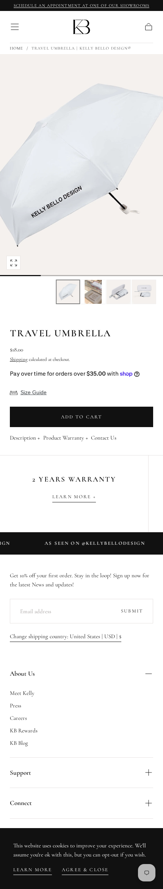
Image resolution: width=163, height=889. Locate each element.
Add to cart (81, 417)
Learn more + (74, 497)
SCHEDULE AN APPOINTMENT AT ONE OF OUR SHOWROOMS (81, 5)
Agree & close (85, 870)
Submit (132, 611)
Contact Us (103, 438)
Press (15, 705)
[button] (15, 27)
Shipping (19, 359)
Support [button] (20, 773)
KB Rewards (24, 730)
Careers (18, 718)
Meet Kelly (22, 693)
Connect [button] (21, 803)
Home (16, 48)
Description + (25, 438)
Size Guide (33, 392)
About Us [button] (22, 674)
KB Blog (19, 743)
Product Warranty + (65, 438)
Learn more (32, 870)
